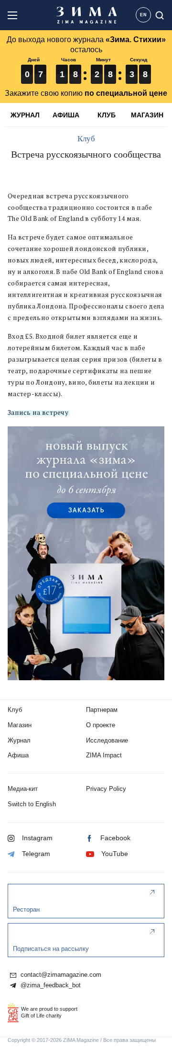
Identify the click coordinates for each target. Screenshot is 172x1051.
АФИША (66, 115)
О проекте (100, 725)
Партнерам (102, 709)
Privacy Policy (106, 788)
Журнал (19, 740)
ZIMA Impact (104, 755)
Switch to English (32, 804)
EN (143, 14)
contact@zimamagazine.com (60, 974)
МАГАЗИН (147, 115)
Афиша (18, 755)
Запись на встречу (38, 412)
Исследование (107, 740)
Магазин (20, 725)
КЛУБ (106, 115)
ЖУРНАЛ (25, 115)
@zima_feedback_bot (50, 985)
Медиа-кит (23, 788)
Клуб (86, 138)
